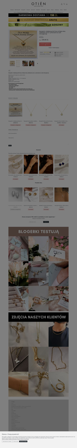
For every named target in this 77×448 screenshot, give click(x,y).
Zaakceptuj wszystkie (23, 441)
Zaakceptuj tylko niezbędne (7, 441)
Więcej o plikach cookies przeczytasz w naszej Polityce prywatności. (15, 439)
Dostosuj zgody (15, 441)
